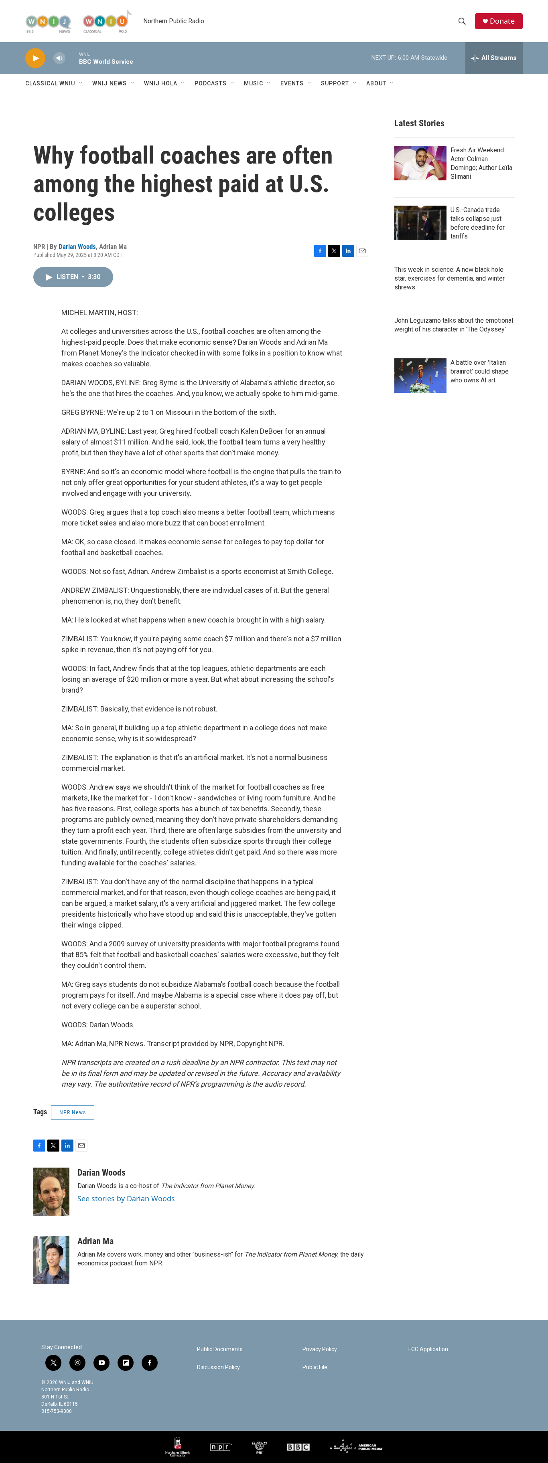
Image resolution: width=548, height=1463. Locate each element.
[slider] (72, 58)
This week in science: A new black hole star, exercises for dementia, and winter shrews (449, 278)
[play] (35, 58)
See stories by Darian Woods (126, 1198)
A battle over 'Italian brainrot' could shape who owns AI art (480, 371)
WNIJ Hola (160, 83)
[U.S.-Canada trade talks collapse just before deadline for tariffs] (420, 223)
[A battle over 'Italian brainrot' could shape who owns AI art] (420, 375)
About (376, 83)
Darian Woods (77, 246)
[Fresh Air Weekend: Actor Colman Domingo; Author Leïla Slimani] (420, 163)
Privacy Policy (319, 1349)
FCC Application (428, 1349)
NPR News (72, 1112)
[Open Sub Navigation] (81, 83)
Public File (314, 1367)
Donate (502, 21)
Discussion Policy (218, 1367)
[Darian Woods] (51, 1192)
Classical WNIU (50, 83)
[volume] (59, 58)
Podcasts (211, 83)
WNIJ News (109, 83)
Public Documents (220, 1349)
